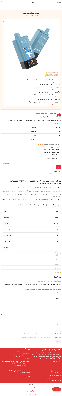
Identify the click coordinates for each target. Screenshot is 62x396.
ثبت (58, 167)
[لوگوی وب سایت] (31, 2)
